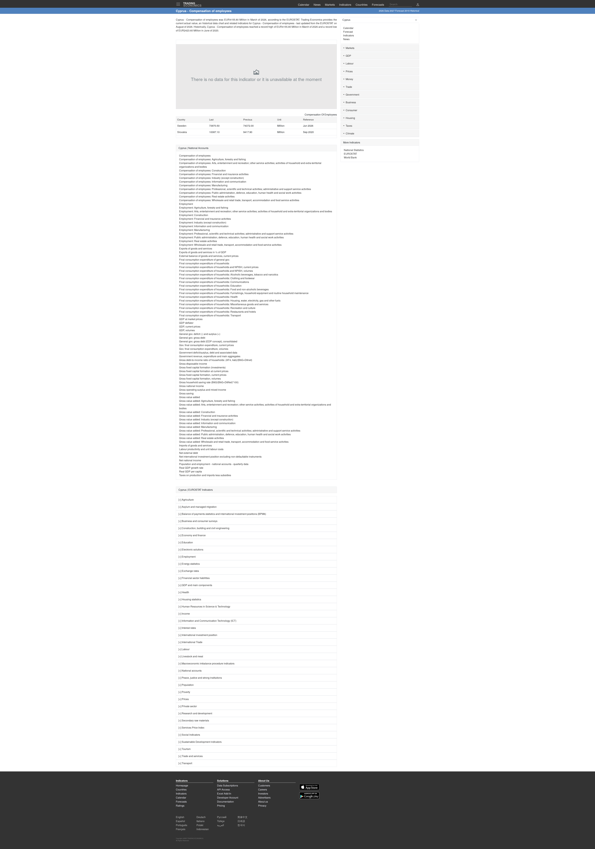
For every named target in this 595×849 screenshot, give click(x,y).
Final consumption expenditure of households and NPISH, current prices (218, 267)
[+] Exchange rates (188, 571)
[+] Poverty (184, 692)
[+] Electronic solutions (190, 549)
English (180, 817)
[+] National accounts (190, 670)
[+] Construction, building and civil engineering (203, 528)
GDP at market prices (191, 319)
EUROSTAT (326, 23)
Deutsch (201, 817)
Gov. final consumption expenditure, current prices (206, 345)
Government (351, 94)
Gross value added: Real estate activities (201, 438)
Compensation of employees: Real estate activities (207, 196)
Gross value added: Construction (197, 412)
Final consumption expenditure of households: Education (210, 285)
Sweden (181, 125)
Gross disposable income (193, 363)
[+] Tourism (184, 749)
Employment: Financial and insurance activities (205, 218)
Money (348, 79)
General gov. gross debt (192, 337)
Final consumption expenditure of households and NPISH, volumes (216, 271)
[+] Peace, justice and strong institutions (200, 677)
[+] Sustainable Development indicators (200, 742)
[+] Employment (187, 556)
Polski (199, 825)
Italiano (200, 821)
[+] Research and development (195, 713)
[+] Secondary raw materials (193, 720)
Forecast (348, 31)
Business (350, 102)
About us (263, 801)
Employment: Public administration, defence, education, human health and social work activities (231, 237)
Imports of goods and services (195, 445)
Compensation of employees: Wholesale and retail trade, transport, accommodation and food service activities (239, 200)
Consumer (350, 110)
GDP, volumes (187, 330)
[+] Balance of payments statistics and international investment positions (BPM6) (222, 514)
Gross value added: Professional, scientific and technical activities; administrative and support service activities (239, 430)
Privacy (262, 805)
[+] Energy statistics (189, 563)
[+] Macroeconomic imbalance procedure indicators (206, 663)
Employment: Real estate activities (198, 241)
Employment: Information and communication (204, 226)
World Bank (350, 157)
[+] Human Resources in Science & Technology (204, 606)
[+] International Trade (190, 642)
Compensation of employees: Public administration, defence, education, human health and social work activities (240, 192)
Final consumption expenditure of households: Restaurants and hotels (217, 311)
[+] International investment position (197, 635)
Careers (262, 789)
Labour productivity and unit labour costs (201, 449)
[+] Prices (183, 699)
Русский (221, 817)
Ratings (180, 805)
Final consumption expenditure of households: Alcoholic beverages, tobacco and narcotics (228, 274)
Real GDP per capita (190, 471)
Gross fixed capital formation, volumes (200, 378)
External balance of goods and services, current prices (208, 256)
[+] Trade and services (190, 756)
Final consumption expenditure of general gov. (204, 259)
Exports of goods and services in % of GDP (202, 252)
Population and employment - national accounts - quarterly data (213, 464)
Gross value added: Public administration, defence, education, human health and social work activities (235, 434)
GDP (347, 55)
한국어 (241, 825)
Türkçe (221, 821)
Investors (263, 793)
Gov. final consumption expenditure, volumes (203, 349)
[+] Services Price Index (191, 727)
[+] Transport (185, 763)
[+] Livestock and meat (190, 656)
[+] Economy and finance (192, 535)
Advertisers (264, 797)
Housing (349, 118)
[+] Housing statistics (189, 599)
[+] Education (185, 542)
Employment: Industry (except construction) (202, 222)
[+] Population (186, 685)
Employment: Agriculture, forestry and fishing (203, 207)
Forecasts (181, 801)
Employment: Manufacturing (194, 230)
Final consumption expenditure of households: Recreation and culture (217, 308)
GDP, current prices (189, 326)
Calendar (348, 28)
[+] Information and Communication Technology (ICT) (207, 620)
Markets (349, 48)
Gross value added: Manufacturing (198, 427)
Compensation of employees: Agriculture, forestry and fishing (212, 159)
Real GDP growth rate (191, 467)
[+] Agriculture (186, 499)
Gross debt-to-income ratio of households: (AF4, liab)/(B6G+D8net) (215, 360)
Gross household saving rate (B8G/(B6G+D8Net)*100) (208, 382)
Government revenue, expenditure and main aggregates (209, 356)
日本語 (241, 821)
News (346, 39)
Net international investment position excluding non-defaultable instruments (220, 456)
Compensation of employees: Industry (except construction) (211, 178)
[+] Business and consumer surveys (197, 521)
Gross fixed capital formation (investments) (202, 367)
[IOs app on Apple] (309, 787)
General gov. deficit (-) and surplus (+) (199, 334)
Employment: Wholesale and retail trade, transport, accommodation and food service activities (230, 245)
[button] (417, 5)
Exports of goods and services (195, 248)
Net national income (190, 460)
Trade (348, 87)
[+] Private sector (187, 706)
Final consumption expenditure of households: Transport (210, 315)
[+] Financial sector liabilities (194, 578)
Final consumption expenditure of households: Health (208, 297)
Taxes (348, 125)
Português (181, 825)
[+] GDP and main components (195, 585)
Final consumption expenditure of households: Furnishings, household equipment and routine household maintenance (244, 293)
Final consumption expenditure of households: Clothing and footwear (217, 278)
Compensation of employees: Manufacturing (203, 185)
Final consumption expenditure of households (204, 263)
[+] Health (183, 592)
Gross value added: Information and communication (207, 423)
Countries (181, 789)
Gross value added (189, 397)
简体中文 (242, 817)
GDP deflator (186, 323)
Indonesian (202, 829)
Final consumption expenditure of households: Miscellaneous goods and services (223, 304)
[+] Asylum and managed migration (197, 507)
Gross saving (186, 393)
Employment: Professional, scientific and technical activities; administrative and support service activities (236, 233)
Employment (186, 204)
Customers (264, 785)
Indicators (348, 35)
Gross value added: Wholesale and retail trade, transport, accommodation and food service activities (234, 441)
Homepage (182, 785)
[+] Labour (184, 649)
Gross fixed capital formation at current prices (203, 371)
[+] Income (184, 613)
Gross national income (191, 386)
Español (180, 821)
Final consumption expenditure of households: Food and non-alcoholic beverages (224, 289)
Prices (348, 71)
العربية (220, 825)
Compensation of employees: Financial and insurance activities (214, 174)
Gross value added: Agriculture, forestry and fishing (207, 401)
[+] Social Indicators (189, 734)
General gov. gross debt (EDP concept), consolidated (208, 341)
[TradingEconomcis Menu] (179, 4)
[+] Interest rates (187, 628)
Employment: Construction (193, 215)
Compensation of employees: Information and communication (212, 181)
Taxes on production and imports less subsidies (205, 475)
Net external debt (188, 453)
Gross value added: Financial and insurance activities (208, 415)
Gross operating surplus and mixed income (202, 389)
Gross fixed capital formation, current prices (202, 375)
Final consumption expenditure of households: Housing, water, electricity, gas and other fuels (229, 300)
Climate (349, 133)
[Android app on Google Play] (309, 795)
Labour (348, 63)
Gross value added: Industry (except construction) (206, 419)
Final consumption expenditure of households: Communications (214, 282)
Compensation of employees (195, 155)
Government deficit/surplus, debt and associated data (208, 352)
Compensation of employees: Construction (202, 170)
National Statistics (354, 150)
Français (180, 829)
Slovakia (182, 132)
